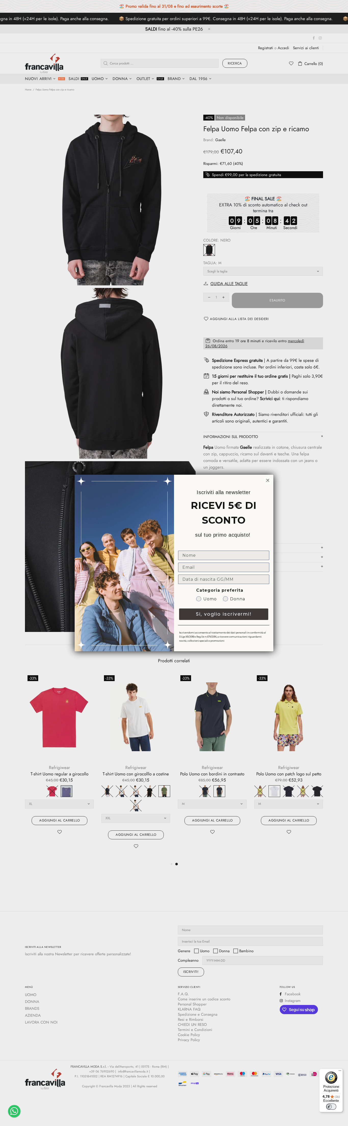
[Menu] (340, 1072)
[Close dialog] (268, 480)
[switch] (331, 1107)
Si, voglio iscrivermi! (224, 614)
